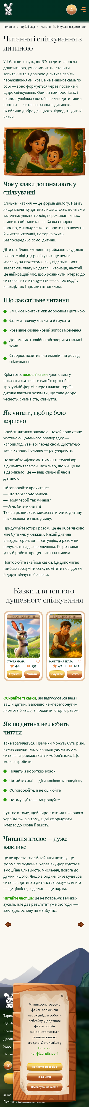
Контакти (10, 1031)
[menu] (83, 9)
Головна (9, 27)
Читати (32, 674)
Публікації (28, 27)
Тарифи (9, 1015)
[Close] (61, 995)
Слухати (14, 674)
